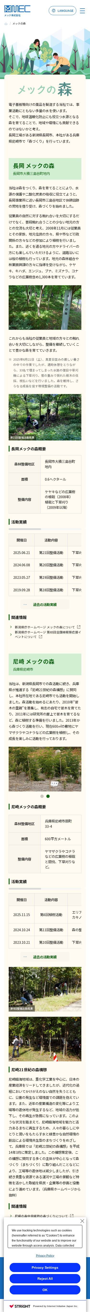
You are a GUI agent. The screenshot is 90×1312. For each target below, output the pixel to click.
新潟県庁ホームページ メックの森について (45, 627)
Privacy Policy (45, 1255)
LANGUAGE (65, 10)
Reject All (45, 1278)
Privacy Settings (45, 1267)
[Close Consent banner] (82, 1221)
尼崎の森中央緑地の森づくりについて (41, 1216)
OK (45, 1290)
